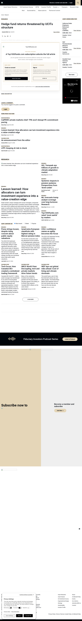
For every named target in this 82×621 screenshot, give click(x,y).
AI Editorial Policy (76, 614)
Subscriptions (42, 10)
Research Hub (74, 7)
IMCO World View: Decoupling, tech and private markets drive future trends (30, 269)
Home (2, 14)
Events (55, 7)
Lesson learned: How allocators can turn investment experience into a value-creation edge (19, 194)
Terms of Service (60, 614)
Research (4, 19)
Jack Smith (3, 261)
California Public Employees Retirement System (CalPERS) (67, 27)
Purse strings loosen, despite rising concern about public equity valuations (10, 233)
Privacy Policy (51, 614)
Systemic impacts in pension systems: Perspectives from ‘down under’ (50, 184)
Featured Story (5, 138)
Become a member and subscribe (58, 2)
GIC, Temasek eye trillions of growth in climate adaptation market (50, 168)
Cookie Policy (68, 614)
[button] (78, 2)
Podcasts (65, 7)
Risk (23, 10)
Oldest (27, 223)
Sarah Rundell (4, 150)
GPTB (37, 7)
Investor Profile (46, 7)
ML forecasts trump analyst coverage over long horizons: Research (49, 200)
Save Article (56, 32)
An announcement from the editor (15, 140)
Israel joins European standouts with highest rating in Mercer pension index (30, 232)
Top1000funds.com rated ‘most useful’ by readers (49, 215)
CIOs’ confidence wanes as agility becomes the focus (49, 231)
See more (71, 74)
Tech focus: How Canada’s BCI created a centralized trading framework (10, 269)
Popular (33, 223)
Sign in (44, 78)
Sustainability (31, 10)
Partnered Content (54, 10)
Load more (30, 299)
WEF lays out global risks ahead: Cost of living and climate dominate (50, 269)
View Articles (77, 30)
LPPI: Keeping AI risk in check (14, 148)
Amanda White (5, 32)
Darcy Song (3, 124)
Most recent (18, 223)
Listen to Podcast (70, 339)
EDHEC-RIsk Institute (6, 93)
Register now (16, 78)
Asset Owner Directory (10, 7)
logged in (11, 104)
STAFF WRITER (44, 220)
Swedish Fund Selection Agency (66, 60)
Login (70, 2)
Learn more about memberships (42, 86)
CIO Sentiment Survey (26, 7)
